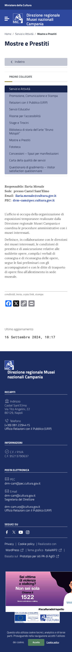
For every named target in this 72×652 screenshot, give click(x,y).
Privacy (9, 543)
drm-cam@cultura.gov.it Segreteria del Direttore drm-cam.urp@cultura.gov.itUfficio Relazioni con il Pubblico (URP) (28, 503)
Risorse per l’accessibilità (25, 116)
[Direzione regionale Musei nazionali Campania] (18, 18)
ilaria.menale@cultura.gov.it (35, 196)
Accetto (36, 642)
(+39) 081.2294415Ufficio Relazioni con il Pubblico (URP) (28, 427)
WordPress (12, 550)
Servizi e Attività (24, 34)
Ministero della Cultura (18, 5)
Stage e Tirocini (19, 122)
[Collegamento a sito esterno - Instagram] (27, 532)
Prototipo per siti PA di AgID (37, 556)
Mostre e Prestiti (19, 140)
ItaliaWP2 (51, 550)
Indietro (19, 61)
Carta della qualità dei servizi (27, 160)
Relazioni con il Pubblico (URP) (28, 102)
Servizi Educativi (19, 109)
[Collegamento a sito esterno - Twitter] (14, 532)
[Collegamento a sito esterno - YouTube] (20, 532)
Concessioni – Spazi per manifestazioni (34, 153)
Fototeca (15, 146)
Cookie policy (52, 642)
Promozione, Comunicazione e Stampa (33, 95)
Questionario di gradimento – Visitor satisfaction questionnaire (32, 169)
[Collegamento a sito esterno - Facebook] (7, 532)
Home (8, 34)
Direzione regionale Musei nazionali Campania (31, 374)
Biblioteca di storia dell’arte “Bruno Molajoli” (31, 131)
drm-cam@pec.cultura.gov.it (34, 200)
